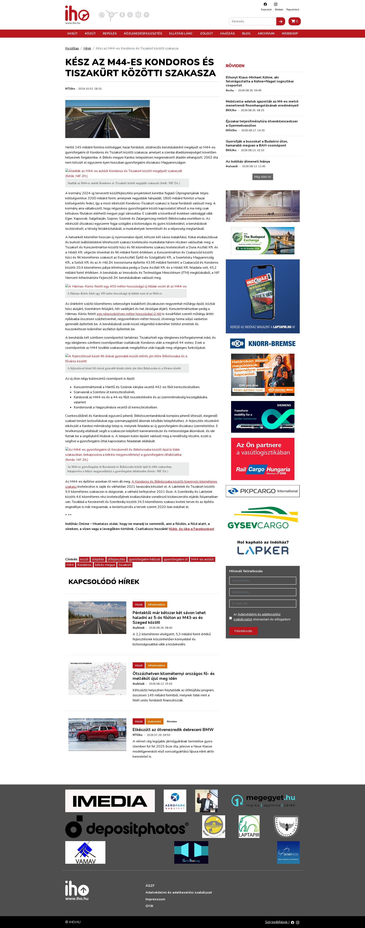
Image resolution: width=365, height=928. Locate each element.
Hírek (87, 48)
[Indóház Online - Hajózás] (138, 14)
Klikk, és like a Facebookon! (191, 529)
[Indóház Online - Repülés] (112, 14)
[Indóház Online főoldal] (146, 14)
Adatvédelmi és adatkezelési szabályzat (179, 892)
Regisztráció (292, 9)
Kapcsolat (266, 9)
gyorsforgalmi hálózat (144, 559)
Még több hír (262, 177)
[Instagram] (274, 4)
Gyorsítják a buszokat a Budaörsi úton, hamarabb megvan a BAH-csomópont (257, 143)
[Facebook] (264, 4)
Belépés (279, 9)
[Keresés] (280, 21)
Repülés (110, 33)
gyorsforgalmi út (176, 559)
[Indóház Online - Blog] (122, 14)
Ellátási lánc (181, 33)
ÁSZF (150, 885)
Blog (246, 33)
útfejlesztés (116, 559)
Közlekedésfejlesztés (143, 33)
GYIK (149, 906)
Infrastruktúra (156, 604)
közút (84, 559)
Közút (90, 33)
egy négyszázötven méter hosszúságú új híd (129, 314)
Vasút (72, 33)
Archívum (266, 33)
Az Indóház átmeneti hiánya (248, 161)
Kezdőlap (72, 48)
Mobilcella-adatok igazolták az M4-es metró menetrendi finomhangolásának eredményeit (262, 103)
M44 (70, 565)
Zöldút (206, 33)
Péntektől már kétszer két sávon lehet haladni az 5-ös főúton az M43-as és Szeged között (169, 617)
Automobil (154, 721)
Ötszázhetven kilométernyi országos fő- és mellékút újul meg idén (174, 676)
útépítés (98, 559)
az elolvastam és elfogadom (262, 617)
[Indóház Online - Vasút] (102, 14)
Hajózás (227, 33)
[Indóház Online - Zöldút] (130, 14)
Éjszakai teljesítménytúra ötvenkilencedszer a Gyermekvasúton (262, 123)
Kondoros (84, 565)
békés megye (105, 565)
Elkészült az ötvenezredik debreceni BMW (173, 729)
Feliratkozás (243, 631)
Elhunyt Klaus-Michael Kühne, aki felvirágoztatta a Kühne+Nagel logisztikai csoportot (260, 81)
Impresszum (155, 899)
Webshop (290, 33)
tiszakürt (125, 565)
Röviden (172, 721)
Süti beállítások (277, 922)
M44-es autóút (202, 559)
